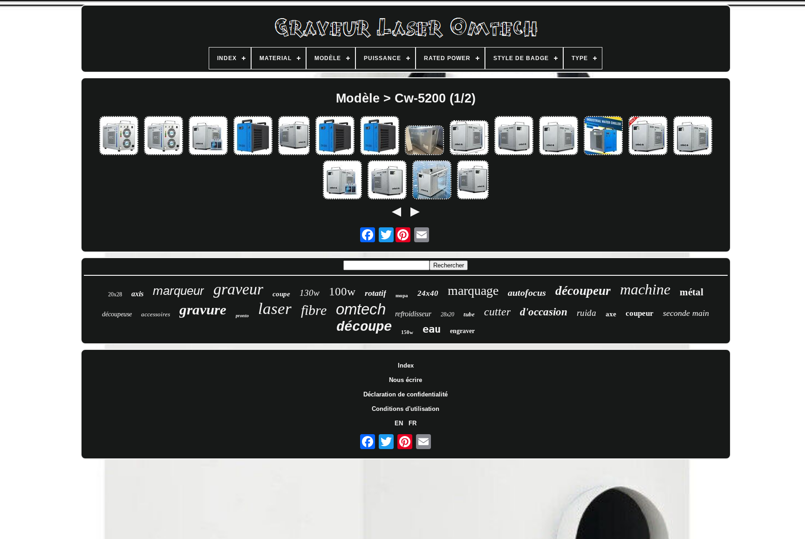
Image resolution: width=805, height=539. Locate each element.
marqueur (178, 291)
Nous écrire (405, 379)
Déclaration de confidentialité (405, 394)
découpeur (583, 291)
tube (469, 314)
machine (645, 289)
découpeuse (117, 314)
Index (406, 365)
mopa (402, 295)
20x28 (115, 294)
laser (275, 309)
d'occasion (543, 312)
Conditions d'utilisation (405, 408)
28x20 (447, 314)
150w (407, 332)
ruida (586, 313)
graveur (238, 289)
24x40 (427, 293)
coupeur (640, 313)
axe (611, 314)
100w (342, 291)
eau (432, 329)
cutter (497, 312)
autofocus (527, 292)
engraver (462, 330)
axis (137, 294)
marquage (473, 290)
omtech (361, 309)
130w (310, 293)
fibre (314, 310)
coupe (281, 294)
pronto (242, 315)
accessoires (155, 314)
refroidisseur (413, 314)
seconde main (686, 313)
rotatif (375, 293)
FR (412, 423)
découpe (364, 327)
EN (399, 423)
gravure (202, 309)
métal (691, 292)
